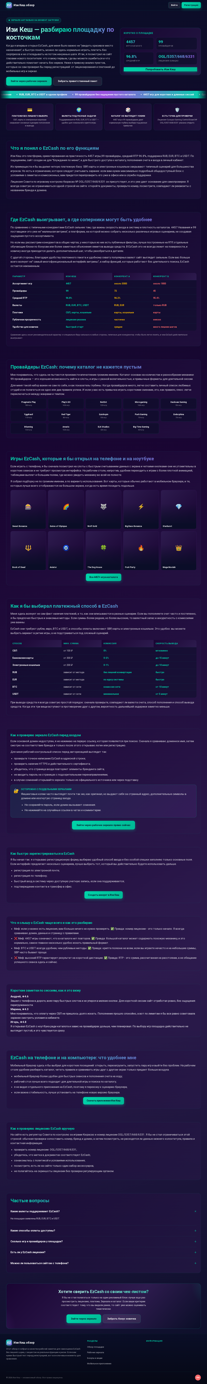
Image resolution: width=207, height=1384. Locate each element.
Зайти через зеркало (84, 1318)
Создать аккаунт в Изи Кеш (103, 895)
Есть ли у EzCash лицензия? (28, 1252)
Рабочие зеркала (95, 1352)
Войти (174, 5)
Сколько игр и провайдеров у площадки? (37, 1241)
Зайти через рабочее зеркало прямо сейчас (103, 825)
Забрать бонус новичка (121, 1318)
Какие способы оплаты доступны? (33, 1230)
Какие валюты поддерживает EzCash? (35, 1211)
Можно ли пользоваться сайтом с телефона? (40, 1263)
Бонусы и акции (94, 1358)
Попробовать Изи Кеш (160, 69)
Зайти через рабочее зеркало (29, 81)
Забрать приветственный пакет (77, 81)
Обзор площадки (95, 1347)
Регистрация (191, 5)
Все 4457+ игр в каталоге (103, 577)
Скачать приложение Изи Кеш (103, 1100)
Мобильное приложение (99, 1363)
